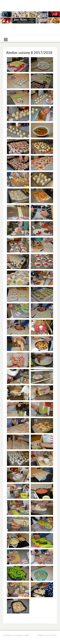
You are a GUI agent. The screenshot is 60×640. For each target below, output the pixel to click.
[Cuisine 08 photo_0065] (18, 179)
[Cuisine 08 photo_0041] (42, 327)
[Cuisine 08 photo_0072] (18, 130)
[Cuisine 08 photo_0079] (42, 64)
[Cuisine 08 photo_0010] (18, 540)
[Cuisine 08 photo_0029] (18, 409)
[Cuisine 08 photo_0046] (42, 294)
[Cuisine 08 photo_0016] (18, 507)
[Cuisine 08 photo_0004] (18, 589)
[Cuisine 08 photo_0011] (42, 524)
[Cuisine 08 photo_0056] (18, 228)
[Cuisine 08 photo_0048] (42, 278)
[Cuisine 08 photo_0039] (42, 343)
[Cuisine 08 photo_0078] (18, 80)
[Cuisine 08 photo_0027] (18, 425)
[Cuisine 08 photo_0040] (18, 343)
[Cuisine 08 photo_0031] (18, 392)
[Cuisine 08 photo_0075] (42, 97)
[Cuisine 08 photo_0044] (18, 310)
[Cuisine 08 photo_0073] (42, 113)
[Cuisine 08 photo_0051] (42, 261)
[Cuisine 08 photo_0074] (18, 113)
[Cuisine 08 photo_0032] (42, 376)
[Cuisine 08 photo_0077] (42, 80)
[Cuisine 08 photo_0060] (42, 195)
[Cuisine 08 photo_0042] (18, 327)
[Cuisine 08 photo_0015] (42, 507)
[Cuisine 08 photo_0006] (18, 573)
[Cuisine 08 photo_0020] (42, 474)
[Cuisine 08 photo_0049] (18, 278)
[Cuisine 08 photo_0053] (42, 245)
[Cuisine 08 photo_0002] (18, 606)
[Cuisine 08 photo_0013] (18, 524)
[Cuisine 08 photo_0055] (42, 228)
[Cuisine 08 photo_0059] (18, 212)
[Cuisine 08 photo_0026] (42, 425)
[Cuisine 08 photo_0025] (18, 442)
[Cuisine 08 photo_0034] (18, 376)
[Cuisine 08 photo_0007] (42, 556)
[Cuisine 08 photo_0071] (42, 130)
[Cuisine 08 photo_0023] (18, 458)
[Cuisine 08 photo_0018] (42, 491)
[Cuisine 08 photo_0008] (18, 556)
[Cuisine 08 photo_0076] (18, 97)
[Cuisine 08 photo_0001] (18, 64)
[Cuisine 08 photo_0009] (42, 540)
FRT (55, 635)
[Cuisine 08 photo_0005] (42, 573)
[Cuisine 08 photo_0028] (42, 409)
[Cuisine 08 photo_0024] (42, 442)
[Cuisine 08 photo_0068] (18, 163)
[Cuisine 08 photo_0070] (18, 146)
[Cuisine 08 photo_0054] (18, 245)
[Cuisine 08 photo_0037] (18, 360)
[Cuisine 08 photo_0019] (18, 491)
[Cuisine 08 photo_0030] (42, 392)
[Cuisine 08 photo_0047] (18, 294)
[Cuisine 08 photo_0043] (42, 310)
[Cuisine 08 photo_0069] (42, 146)
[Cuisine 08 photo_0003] (42, 589)
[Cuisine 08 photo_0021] (18, 474)
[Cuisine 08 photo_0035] (42, 360)
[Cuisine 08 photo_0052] (18, 261)
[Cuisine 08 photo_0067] (42, 163)
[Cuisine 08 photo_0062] (18, 195)
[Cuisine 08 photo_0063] (42, 179)
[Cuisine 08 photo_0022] (42, 458)
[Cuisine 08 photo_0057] (42, 212)
